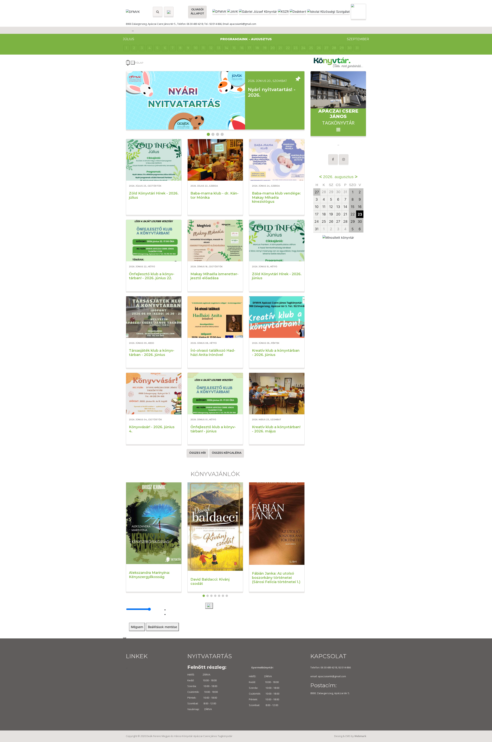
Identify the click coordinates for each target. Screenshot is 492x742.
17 (249, 48)
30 (349, 48)
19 (264, 48)
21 (280, 48)
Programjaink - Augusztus (246, 39)
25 (311, 48)
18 (257, 48)
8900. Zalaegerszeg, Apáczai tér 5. (330, 693)
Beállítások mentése (162, 627)
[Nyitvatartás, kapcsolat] (169, 11)
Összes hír (197, 453)
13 (218, 48)
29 (342, 48)
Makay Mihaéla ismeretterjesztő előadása (214, 276)
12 (211, 48)
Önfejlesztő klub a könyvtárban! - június (213, 429)
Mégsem (137, 627)
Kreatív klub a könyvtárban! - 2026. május (276, 429)
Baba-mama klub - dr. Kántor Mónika (214, 195)
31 (357, 48)
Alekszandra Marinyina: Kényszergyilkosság (149, 575)
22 (288, 48)
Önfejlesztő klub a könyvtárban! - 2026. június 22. (151, 276)
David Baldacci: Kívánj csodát (209, 581)
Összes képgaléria (226, 453)
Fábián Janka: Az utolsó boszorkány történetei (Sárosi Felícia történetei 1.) (276, 577)
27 (326, 48)
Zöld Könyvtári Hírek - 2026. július (154, 195)
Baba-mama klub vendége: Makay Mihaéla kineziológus (276, 197)
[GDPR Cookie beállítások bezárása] (124, 637)
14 (226, 48)
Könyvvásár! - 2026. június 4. (152, 429)
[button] (208, 134)
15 (234, 48)
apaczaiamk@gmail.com (332, 676)
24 (303, 48)
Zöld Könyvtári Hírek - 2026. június (277, 276)
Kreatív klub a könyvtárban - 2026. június (276, 352)
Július (128, 39)
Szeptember (358, 39)
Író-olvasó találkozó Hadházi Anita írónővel (212, 352)
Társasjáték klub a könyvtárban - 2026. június (151, 352)
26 (319, 48)
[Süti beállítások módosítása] (209, 606)
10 (195, 48)
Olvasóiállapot (197, 11)
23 (296, 48)
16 (241, 48)
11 (203, 48)
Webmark (360, 736)
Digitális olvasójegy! (272, 89)
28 (334, 48)
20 (273, 48)
